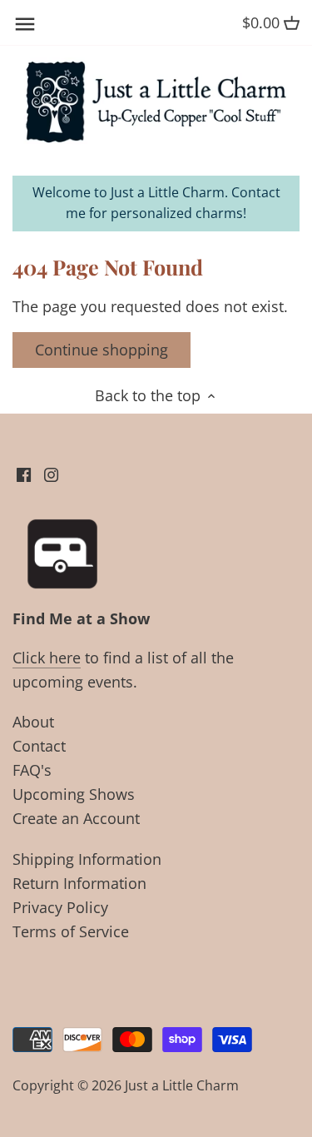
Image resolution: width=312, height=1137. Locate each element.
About (33, 722)
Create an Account (76, 818)
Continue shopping (101, 350)
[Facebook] (24, 473)
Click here (46, 658)
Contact (39, 746)
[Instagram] (51, 473)
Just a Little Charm (182, 1085)
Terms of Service (70, 931)
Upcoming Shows (73, 794)
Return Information (79, 883)
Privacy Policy (60, 907)
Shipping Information (86, 859)
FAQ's (32, 770)
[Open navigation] (24, 24)
